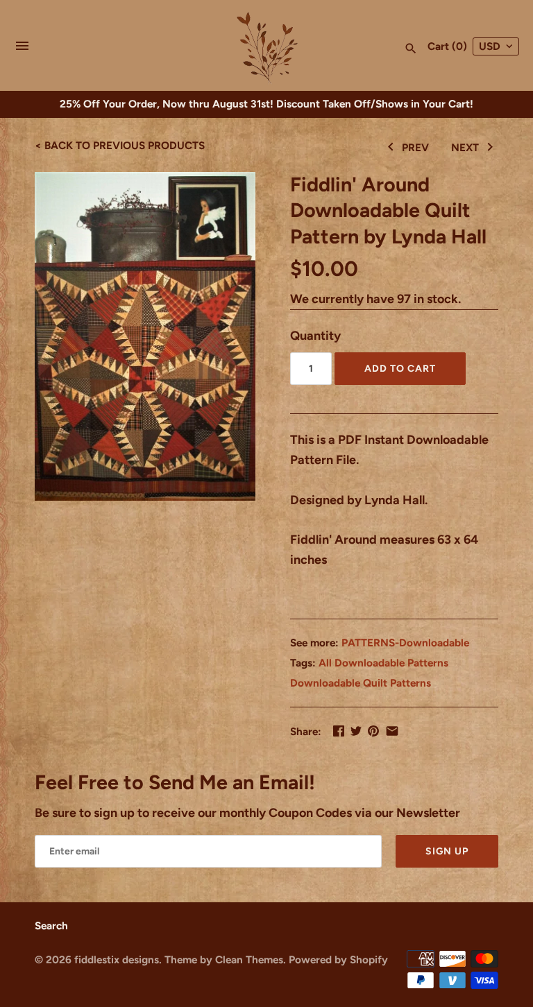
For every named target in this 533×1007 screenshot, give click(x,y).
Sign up (446, 851)
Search (51, 925)
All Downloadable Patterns (383, 662)
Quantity (315, 335)
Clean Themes (249, 959)
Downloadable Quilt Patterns (360, 682)
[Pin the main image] (373, 731)
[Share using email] (392, 731)
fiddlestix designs (116, 959)
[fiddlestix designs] (266, 46)
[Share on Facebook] (338, 731)
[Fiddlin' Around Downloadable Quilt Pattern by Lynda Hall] (145, 336)
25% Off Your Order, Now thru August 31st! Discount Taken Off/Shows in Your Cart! (266, 103)
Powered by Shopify (338, 959)
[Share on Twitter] (356, 731)
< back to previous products (120, 145)
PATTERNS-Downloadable (405, 642)
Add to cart (400, 369)
